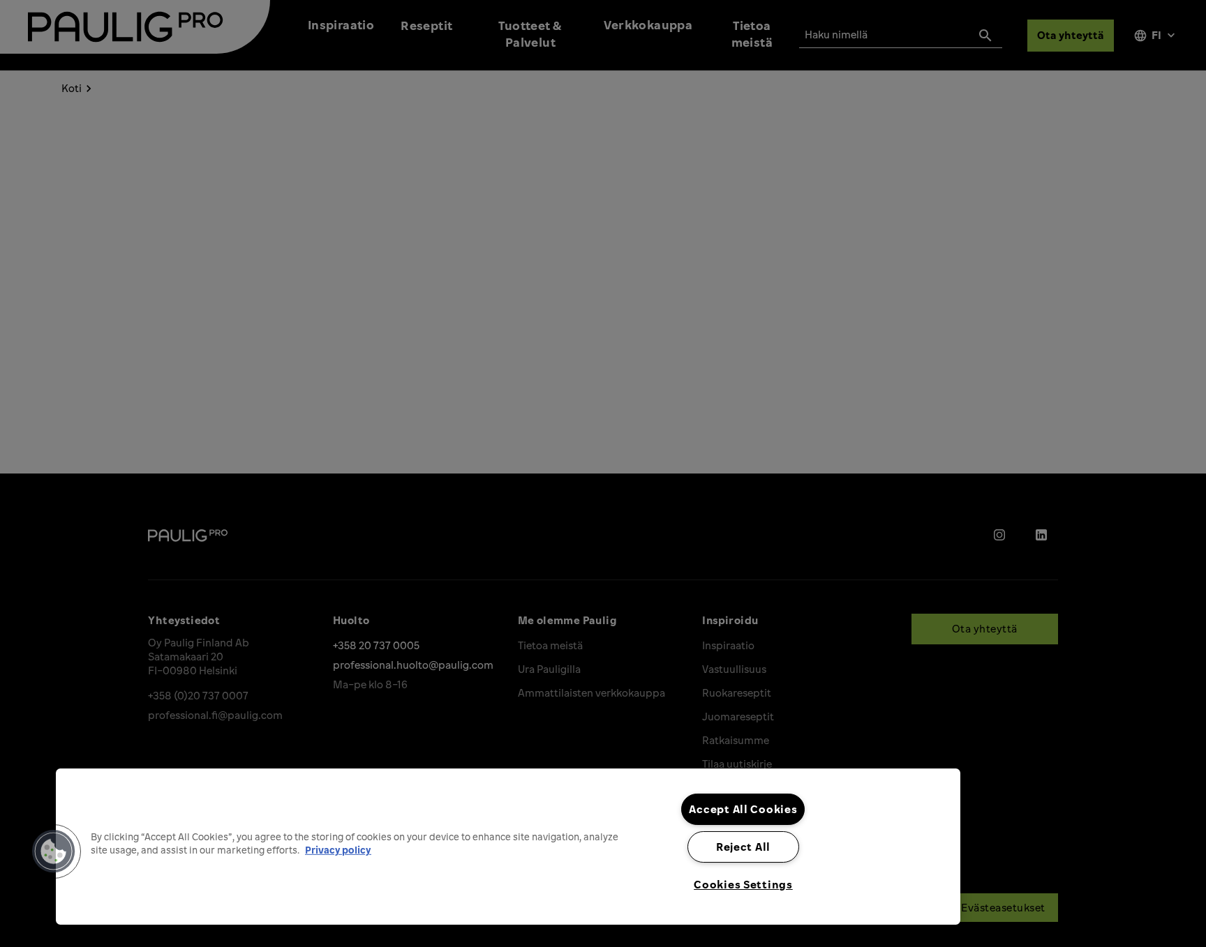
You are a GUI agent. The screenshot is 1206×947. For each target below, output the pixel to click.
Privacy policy (338, 850)
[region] (508, 846)
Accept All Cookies (743, 809)
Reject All (743, 847)
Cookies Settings (743, 884)
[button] (53, 851)
